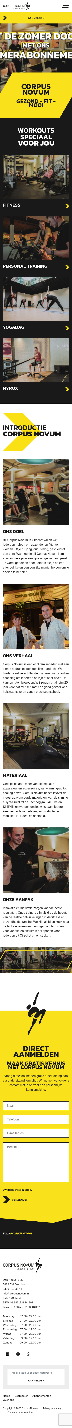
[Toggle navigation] (65, 6)
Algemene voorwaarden (20, 1412)
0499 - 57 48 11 (12, 1288)
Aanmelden (36, 18)
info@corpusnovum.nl (16, 1293)
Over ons (8, 1399)
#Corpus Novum (21, 1233)
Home (6, 1395)
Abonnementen (41, 1395)
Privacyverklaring (52, 1408)
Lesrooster (21, 1395)
